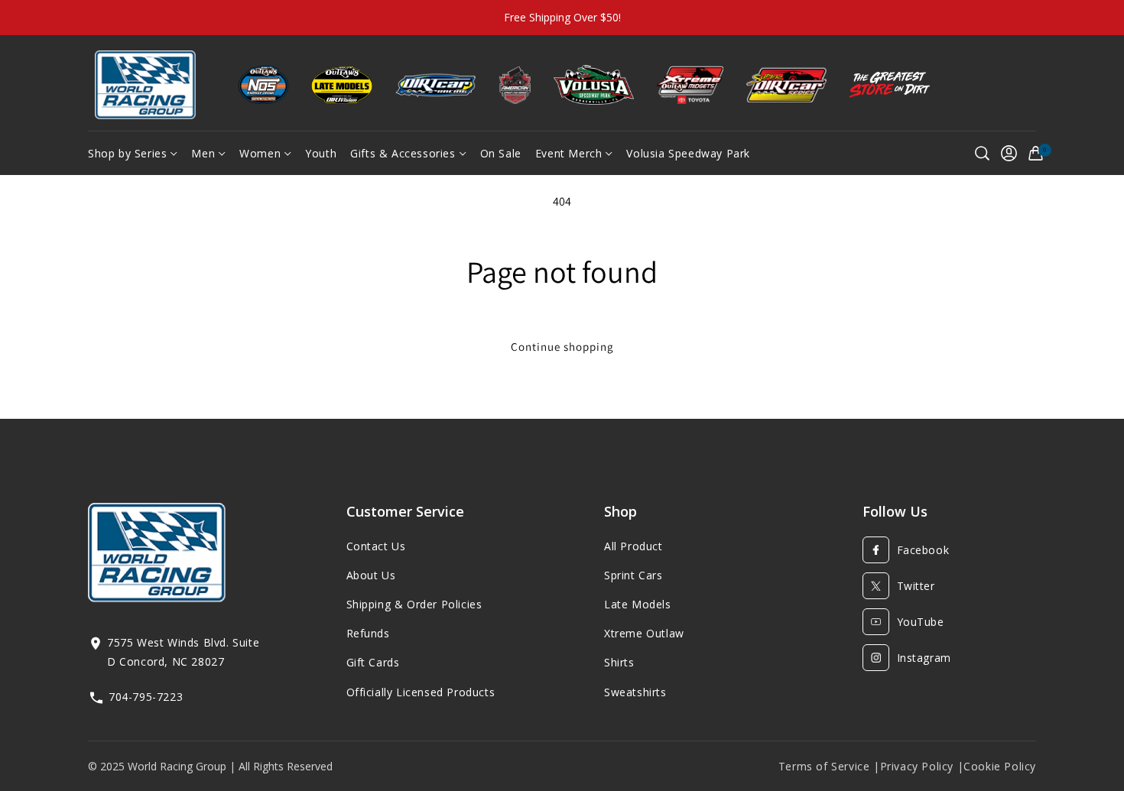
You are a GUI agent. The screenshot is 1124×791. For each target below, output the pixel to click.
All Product (633, 546)
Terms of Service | (829, 766)
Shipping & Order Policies (414, 604)
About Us (371, 575)
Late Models (637, 604)
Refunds (368, 633)
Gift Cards (373, 662)
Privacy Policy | (922, 766)
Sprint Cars (633, 575)
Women (260, 153)
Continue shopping (562, 346)
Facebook (923, 550)
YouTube (920, 621)
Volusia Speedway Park (688, 153)
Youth (320, 153)
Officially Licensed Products (420, 692)
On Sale (500, 153)
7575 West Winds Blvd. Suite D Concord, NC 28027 (183, 652)
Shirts (619, 662)
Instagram (924, 657)
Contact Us (376, 546)
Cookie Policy (999, 766)
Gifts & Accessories (402, 153)
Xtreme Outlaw (644, 633)
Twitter (916, 586)
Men (203, 153)
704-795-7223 (146, 696)
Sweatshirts (635, 692)
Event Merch (569, 153)
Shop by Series (127, 153)
